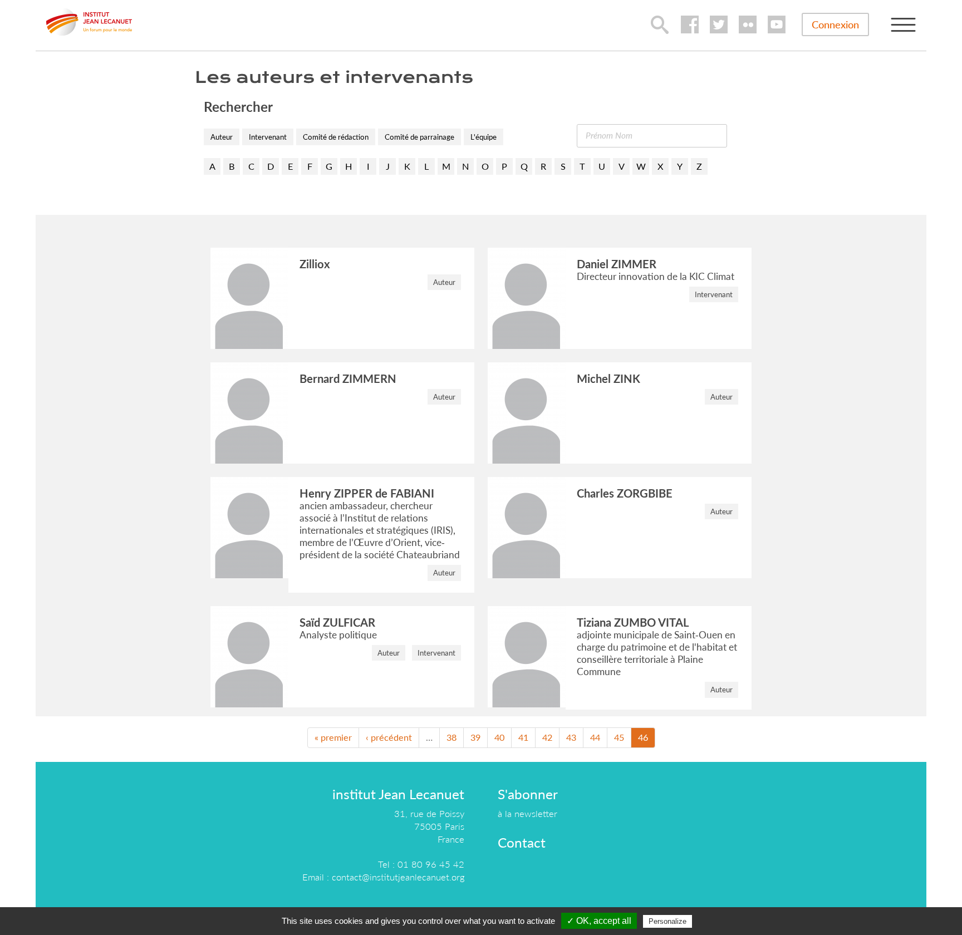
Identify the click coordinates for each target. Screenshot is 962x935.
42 (547, 737)
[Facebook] (690, 24)
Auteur (221, 136)
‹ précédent (389, 737)
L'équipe (483, 136)
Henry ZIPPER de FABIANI (367, 493)
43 (571, 737)
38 (451, 737)
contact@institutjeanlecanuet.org (398, 877)
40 (499, 737)
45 (619, 737)
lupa (659, 24)
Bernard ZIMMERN (348, 378)
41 (523, 737)
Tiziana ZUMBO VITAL (633, 622)
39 (475, 737)
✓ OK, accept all (599, 921)
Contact (522, 842)
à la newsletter (527, 813)
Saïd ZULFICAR (337, 622)
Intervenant (268, 136)
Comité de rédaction (336, 136)
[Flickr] (748, 24)
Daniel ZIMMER (616, 263)
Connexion (835, 24)
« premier (333, 737)
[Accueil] (89, 22)
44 (595, 737)
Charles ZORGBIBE (625, 493)
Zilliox (315, 263)
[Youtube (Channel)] (777, 24)
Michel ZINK (608, 378)
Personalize (667, 921)
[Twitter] (719, 24)
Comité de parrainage (419, 136)
